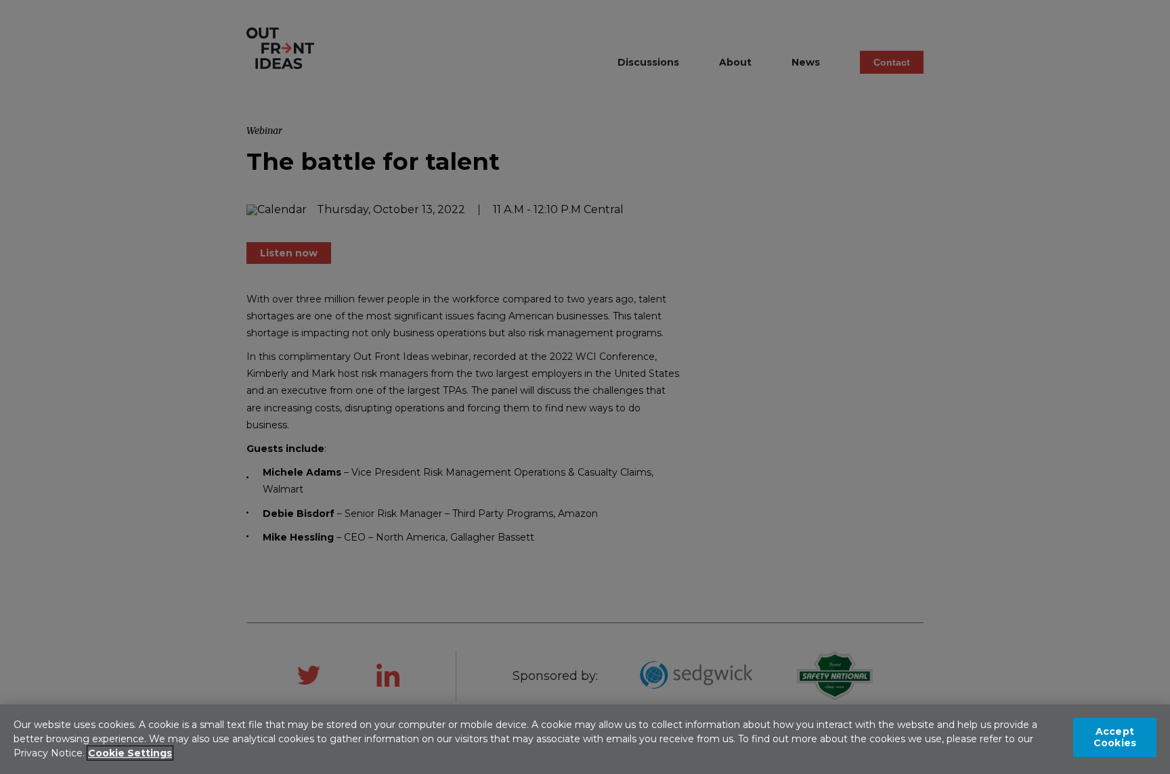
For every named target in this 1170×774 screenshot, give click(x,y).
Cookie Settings (130, 753)
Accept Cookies (1114, 737)
